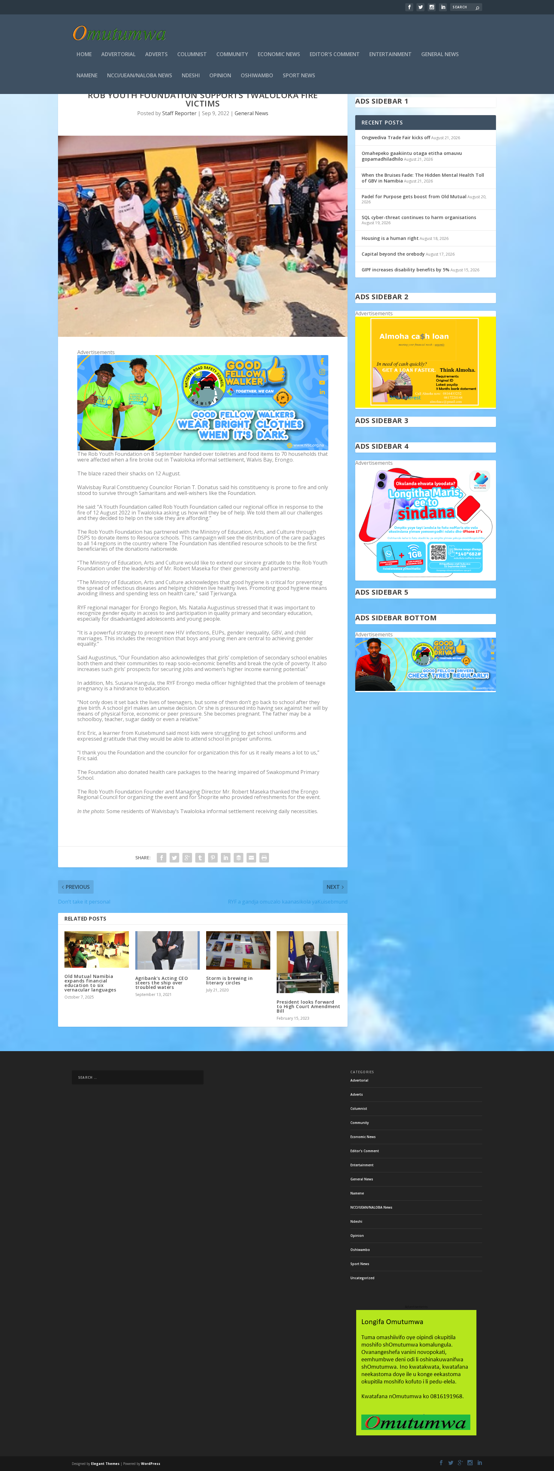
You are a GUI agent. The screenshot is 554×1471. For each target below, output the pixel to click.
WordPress (150, 1463)
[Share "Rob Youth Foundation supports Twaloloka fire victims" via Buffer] (238, 857)
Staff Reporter (179, 113)
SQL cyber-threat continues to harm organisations (419, 217)
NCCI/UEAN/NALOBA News (139, 76)
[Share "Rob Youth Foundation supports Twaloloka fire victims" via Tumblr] (200, 857)
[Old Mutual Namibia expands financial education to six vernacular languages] (96, 949)
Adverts (156, 55)
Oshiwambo (257, 76)
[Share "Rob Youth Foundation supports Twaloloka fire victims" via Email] (251, 857)
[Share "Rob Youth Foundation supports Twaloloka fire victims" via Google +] (187, 857)
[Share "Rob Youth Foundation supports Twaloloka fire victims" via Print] (264, 857)
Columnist (192, 55)
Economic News (279, 55)
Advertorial (118, 55)
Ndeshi (191, 76)
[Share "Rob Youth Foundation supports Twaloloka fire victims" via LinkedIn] (225, 857)
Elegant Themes (105, 1463)
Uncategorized (362, 1278)
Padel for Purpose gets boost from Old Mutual (414, 196)
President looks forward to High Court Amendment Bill (308, 1006)
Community (232, 55)
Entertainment (390, 55)
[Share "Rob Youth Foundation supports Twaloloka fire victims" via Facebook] (161, 857)
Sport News (299, 76)
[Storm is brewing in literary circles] (238, 950)
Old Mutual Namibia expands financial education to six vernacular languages (90, 983)
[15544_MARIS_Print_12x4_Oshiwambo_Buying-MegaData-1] (425, 577)
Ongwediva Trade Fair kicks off (396, 137)
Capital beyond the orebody (393, 254)
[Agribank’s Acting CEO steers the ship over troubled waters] (167, 950)
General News (440, 55)
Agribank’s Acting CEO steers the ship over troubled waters (161, 982)
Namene (87, 76)
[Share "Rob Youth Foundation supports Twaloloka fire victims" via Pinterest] (212, 857)
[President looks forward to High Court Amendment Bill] (309, 962)
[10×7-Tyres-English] (425, 689)
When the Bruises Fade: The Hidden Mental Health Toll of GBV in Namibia (423, 178)
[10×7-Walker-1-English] (202, 448)
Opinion (220, 76)
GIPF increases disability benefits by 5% (405, 270)
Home (84, 55)
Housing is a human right (390, 238)
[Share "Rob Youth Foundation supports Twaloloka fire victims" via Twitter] (174, 857)
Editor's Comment (335, 55)
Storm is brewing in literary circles (229, 980)
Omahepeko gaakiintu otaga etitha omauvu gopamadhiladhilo (412, 156)
